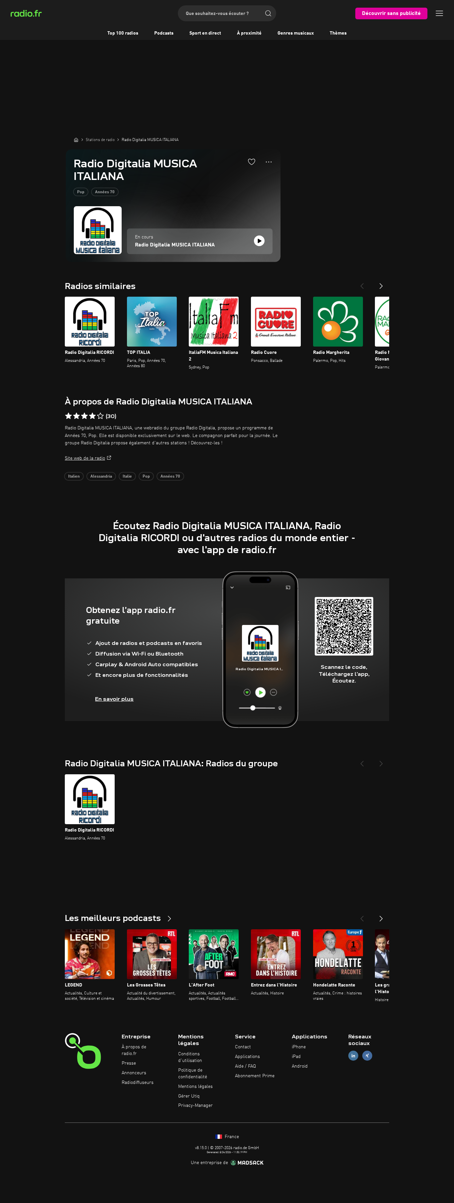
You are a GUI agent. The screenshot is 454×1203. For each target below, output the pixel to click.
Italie (127, 477)
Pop (80, 192)
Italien (74, 477)
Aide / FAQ (245, 1066)
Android (300, 1066)
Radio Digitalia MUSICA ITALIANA (175, 245)
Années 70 (105, 192)
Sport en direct (205, 33)
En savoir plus (114, 698)
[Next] (381, 283)
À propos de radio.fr (134, 1050)
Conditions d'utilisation (190, 1057)
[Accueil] (76, 139)
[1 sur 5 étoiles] (68, 416)
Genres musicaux (296, 33)
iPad (296, 1056)
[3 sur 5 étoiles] (84, 416)
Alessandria (101, 477)
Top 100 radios (122, 33)
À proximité (249, 33)
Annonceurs (134, 1073)
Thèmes (338, 33)
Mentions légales (195, 1086)
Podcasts (163, 33)
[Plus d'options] (269, 162)
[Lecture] (259, 240)
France (231, 1136)
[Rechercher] (268, 13)
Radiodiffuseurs (138, 1082)
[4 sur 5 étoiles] (92, 416)
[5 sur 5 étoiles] (100, 416)
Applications (247, 1056)
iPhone (299, 1047)
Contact (243, 1047)
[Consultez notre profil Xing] (367, 1055)
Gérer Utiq (189, 1096)
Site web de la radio (85, 458)
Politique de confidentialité (192, 1073)
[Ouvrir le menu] (439, 13)
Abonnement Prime (255, 1076)
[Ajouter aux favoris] (251, 161)
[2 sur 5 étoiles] (76, 416)
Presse (129, 1063)
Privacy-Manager (195, 1105)
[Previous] (362, 283)
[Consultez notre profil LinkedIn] (353, 1055)
